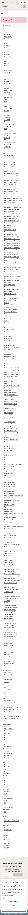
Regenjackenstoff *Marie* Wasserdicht (13, 495)
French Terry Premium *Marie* (11, 385)
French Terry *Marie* (9, 372)
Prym (4, 698)
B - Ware (5, 837)
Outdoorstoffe (7, 144)
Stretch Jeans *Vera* (9, 553)
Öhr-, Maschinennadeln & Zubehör (12, 716)
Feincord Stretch (8, 354)
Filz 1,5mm (7, 363)
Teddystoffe (7, 117)
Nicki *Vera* (7, 477)
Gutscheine (6, 843)
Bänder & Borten (8, 705)
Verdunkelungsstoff (9, 124)
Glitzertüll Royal (8, 410)
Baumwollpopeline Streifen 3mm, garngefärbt (12, 277)
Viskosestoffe (7, 126)
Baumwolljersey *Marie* (10, 202)
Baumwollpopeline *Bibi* (10, 232)
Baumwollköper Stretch (10, 227)
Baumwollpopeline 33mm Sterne (12, 245)
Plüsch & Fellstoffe (8, 95)
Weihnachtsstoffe (8, 679)
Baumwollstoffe (8, 36)
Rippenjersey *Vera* (9, 504)
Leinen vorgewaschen (9, 441)
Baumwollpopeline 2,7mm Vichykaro (13, 240)
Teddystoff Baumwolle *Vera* (11, 594)
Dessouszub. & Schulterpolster (11, 707)
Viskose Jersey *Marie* (10, 609)
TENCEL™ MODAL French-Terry (12, 596)
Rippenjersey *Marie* (9, 502)
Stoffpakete (5, 835)
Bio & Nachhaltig (7, 656)
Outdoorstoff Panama (9, 486)
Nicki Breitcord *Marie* (9, 480)
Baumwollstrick (6, 733)
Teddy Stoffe (6, 809)
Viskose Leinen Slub (9, 614)
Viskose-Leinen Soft (9, 618)
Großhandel (6, 847)
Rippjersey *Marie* (9, 511)
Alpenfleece (7, 34)
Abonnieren (18, 874)
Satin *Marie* (7, 524)
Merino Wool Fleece (9, 448)
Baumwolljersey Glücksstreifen (11, 209)
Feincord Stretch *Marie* (10, 356)
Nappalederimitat (8, 471)
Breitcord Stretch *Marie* (10, 311)
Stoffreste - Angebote (8, 839)
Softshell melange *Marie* (10, 535)
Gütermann (7, 693)
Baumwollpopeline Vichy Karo (11, 280)
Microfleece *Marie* (9, 450)
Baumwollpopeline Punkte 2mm (12, 267)
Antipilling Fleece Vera (9, 162)
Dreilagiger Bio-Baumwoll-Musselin (12, 347)
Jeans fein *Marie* (8, 417)
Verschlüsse (7, 720)
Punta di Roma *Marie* (10, 493)
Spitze (5, 106)
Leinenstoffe (7, 83)
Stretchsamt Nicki (8, 562)
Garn (4, 691)
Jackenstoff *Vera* (8, 414)
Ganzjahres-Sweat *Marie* (10, 401)
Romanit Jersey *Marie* (10, 517)
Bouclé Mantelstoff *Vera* (10, 300)
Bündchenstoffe (8, 41)
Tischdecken (7, 146)
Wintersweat (6, 825)
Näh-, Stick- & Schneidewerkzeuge (12, 714)
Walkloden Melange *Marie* (11, 645)
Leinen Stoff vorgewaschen (11, 439)
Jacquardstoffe (8, 70)
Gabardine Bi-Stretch (9, 397)
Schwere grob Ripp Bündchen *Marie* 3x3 (14, 526)
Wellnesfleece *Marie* (9, 647)
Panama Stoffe (8, 90)
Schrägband (7, 689)
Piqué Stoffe (7, 92)
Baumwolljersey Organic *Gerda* (12, 216)
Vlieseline (5, 684)
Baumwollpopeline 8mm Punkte (12, 249)
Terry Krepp (7, 119)
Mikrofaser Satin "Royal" (10, 453)
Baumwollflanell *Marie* (10, 184)
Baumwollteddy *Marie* (10, 293)
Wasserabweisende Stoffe (10, 133)
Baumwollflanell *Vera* (9, 187)
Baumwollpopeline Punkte (10, 265)
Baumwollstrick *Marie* (10, 291)
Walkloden (5, 816)
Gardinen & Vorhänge (9, 142)
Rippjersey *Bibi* (8, 509)
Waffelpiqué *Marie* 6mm (10, 634)
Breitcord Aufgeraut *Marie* (11, 309)
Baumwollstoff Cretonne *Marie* (12, 289)
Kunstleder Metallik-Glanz (10, 430)
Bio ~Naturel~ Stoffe (9, 663)
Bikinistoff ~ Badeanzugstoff (11, 298)
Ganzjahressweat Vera (9, 408)
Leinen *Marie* (7, 437)
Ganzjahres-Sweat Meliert (10, 403)
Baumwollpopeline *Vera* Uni (11, 236)
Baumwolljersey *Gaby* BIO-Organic (13, 198)
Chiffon (6, 47)
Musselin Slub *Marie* (9, 462)
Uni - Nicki (6, 784)
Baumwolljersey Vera (9, 223)
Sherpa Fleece (7, 757)
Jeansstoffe (7, 72)
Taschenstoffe (7, 148)
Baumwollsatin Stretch (9, 284)
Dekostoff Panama (8, 336)
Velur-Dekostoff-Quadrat (10, 605)
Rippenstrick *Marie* (9, 507)
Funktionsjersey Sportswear (11, 394)
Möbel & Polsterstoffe (9, 139)
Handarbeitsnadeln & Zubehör (11, 711)
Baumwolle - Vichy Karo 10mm (11, 175)
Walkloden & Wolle (8, 130)
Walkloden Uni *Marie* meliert (11, 820)
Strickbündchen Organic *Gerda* (12, 580)
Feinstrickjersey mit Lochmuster (12, 361)
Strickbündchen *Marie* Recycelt (12, 576)
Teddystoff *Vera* (8, 591)
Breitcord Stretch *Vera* (10, 313)
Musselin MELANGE (9, 459)
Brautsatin (6, 302)
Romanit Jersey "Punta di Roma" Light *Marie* (13, 514)
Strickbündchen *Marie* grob (11, 571)
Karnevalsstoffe (8, 677)
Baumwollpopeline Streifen (10, 274)
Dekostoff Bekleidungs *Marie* (11, 334)
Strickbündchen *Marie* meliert (11, 573)
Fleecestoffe (7, 56)
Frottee (6, 61)
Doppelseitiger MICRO (9, 345)
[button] (19, 2)
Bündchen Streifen (8, 316)
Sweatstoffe (7, 115)
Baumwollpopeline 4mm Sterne (11, 247)
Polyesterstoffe (8, 97)
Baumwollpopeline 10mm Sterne (12, 238)
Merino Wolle (6, 775)
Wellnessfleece (8, 760)
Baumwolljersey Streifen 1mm (11, 220)
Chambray (6, 45)
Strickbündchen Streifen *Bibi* (11, 585)
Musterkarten (6, 845)
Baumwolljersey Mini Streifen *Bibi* (12, 214)
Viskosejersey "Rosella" (10, 623)
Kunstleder (7, 81)
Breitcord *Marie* (8, 304)
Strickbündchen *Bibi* (9, 564)
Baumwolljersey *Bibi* (9, 196)
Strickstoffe (7, 113)
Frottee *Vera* (7, 390)
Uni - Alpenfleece (8, 728)
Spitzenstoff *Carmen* (9, 542)
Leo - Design (7, 672)
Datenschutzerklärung (9, 868)
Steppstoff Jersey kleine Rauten (12, 544)
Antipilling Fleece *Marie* (10, 157)
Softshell (6, 104)
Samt (5, 99)
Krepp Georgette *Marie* (10, 426)
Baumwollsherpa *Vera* (10, 287)
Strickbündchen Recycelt (10, 582)
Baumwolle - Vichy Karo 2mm (11, 178)
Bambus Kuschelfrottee (10, 169)
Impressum (4, 898)
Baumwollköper (8, 225)
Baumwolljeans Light (9, 193)
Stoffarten (5, 32)
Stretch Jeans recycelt (9, 555)
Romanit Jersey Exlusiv (10, 519)
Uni (5, 735)
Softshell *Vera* (8, 533)
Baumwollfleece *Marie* (10, 189)
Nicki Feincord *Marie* (9, 482)
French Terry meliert (9, 379)
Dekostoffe (5, 135)
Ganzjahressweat (7, 769)
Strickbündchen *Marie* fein (11, 569)
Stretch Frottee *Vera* (9, 551)
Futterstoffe (7, 63)
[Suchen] (24, 6)
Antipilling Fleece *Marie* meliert (12, 160)
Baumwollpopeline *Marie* (10, 234)
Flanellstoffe (7, 54)
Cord (5, 50)
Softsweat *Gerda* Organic (11, 537)
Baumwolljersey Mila (9, 211)
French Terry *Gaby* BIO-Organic (12, 370)
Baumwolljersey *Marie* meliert (12, 205)
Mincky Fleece (6, 778)
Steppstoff (6, 110)
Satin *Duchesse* (8, 522)
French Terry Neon (8, 381)
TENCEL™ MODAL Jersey (11, 598)
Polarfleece (7, 755)
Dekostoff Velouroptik (9, 343)
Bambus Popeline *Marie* (10, 171)
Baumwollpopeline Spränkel (11, 269)
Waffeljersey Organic (9, 629)
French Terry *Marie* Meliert (11, 374)
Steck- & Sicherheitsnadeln (11, 718)
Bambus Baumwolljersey (10, 164)
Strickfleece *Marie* (9, 587)
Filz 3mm (6, 365)
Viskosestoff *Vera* (9, 625)
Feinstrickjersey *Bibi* (9, 358)
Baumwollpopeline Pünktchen (11, 262)
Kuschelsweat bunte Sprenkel (11, 432)
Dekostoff (6, 331)
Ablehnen (14, 909)
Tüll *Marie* (7, 603)
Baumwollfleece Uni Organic (11, 191)
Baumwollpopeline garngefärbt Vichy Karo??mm (13, 259)
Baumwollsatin (7, 282)
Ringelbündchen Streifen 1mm (11, 500)
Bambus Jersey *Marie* (10, 166)
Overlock (6, 696)
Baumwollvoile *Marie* (9, 295)
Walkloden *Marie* (8, 643)
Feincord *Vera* (8, 352)
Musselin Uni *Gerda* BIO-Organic (12, 464)
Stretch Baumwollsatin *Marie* (11, 546)
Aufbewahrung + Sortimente (11, 702)
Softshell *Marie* (8, 531)
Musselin (6, 86)
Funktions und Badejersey (10, 392)
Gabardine (6, 65)
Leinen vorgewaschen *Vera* (11, 444)
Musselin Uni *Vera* (9, 468)
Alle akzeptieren (14, 901)
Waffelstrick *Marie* (9, 641)
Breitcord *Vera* (8, 307)
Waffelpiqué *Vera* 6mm (10, 638)
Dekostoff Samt (8, 338)
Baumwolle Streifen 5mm (10, 182)
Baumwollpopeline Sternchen (11, 271)
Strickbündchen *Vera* (9, 578)
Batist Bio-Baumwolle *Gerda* (11, 173)
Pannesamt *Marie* (9, 489)
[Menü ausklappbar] (3, 2)
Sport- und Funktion (9, 108)
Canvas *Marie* (8, 322)
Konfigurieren (14, 905)
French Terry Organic (9, 383)
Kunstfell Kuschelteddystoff (11, 428)
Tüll (5, 122)
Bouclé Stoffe (7, 38)
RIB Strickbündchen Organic (11, 498)
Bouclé (4, 737)
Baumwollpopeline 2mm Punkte (12, 243)
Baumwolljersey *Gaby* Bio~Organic (13, 200)
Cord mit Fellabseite (9, 329)
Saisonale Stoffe (7, 670)
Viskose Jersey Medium (10, 612)
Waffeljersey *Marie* (9, 627)
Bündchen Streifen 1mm (10, 318)
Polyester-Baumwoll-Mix (10, 491)
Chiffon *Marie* (8, 327)
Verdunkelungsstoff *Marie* (11, 607)
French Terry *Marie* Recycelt (11, 376)
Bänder (4, 687)
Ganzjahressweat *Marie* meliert (12, 406)
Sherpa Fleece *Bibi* (9, 528)
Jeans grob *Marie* (9, 419)
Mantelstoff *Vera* (8, 446)
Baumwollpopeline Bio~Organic (12, 252)
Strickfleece (5, 800)
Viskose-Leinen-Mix (9, 620)
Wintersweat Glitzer (9, 654)
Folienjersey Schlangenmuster (11, 367)
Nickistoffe (6, 88)
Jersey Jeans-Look (9, 423)
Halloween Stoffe (8, 674)
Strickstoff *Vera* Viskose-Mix (11, 589)
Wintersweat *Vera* (9, 652)
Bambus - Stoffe (8, 659)
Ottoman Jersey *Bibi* (9, 484)
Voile (5, 128)
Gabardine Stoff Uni (9, 399)
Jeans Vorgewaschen (9, 421)
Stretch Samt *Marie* (9, 558)
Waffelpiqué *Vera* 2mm (10, 636)
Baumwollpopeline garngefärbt (11, 256)
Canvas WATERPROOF (10, 325)
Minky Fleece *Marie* (9, 455)
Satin (5, 101)
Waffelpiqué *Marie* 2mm (10, 632)
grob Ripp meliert (8, 412)
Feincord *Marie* (8, 349)
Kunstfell (6, 79)
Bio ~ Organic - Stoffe (9, 661)
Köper (5, 77)
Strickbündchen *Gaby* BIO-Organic (13, 567)
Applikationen (7, 700)
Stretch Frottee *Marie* (10, 549)
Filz (5, 52)
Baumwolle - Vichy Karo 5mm (11, 180)
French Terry (7, 59)
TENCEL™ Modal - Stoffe (10, 668)
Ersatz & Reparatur (9, 709)
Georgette (6, 68)
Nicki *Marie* (7, 475)
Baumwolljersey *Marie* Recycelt (12, 207)
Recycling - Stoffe (8, 665)
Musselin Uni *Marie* (9, 466)
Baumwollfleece (8, 753)
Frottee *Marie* (8, 388)
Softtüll (6, 540)
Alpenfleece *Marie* (9, 155)
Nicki (4, 782)
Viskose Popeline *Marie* (10, 616)
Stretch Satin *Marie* (9, 560)
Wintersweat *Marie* (9, 650)
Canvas (6, 43)
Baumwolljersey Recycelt (10, 218)
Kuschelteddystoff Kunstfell (11, 435)
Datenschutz (12, 898)
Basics (4, 153)
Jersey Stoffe (7, 74)
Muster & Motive (8, 151)
